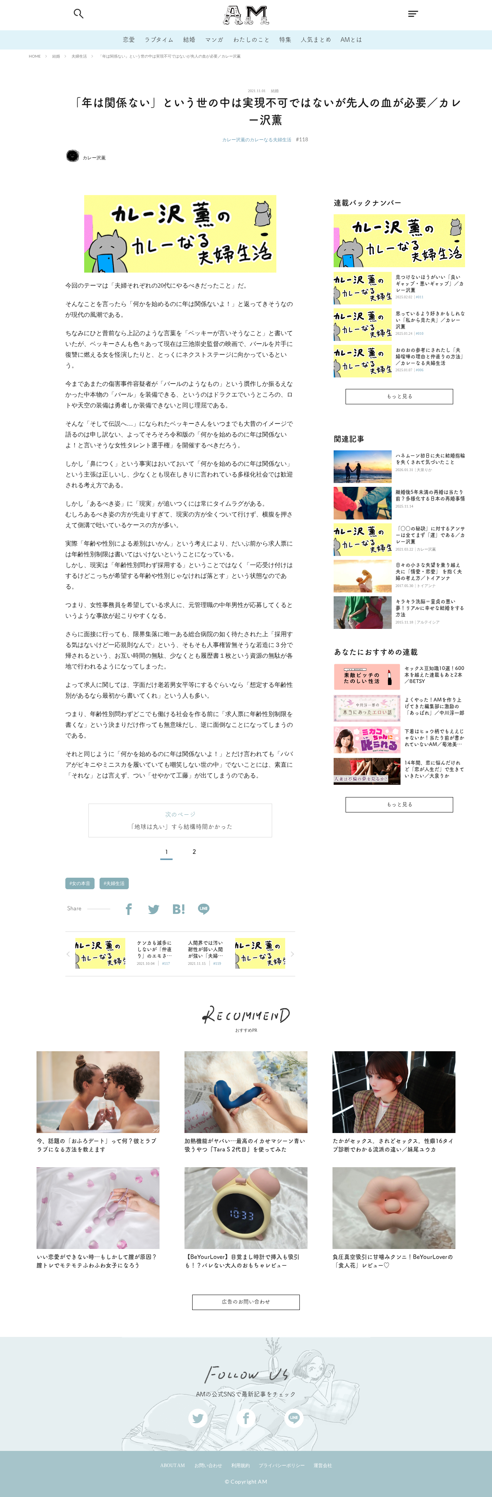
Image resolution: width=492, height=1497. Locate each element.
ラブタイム (159, 39)
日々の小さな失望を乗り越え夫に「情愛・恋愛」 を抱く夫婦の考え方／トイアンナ (429, 571)
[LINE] (203, 909)
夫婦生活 (79, 56)
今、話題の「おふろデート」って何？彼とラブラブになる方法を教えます (96, 1145)
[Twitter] (153, 909)
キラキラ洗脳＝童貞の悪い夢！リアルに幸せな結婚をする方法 (430, 608)
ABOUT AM (172, 1465)
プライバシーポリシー (282, 1465)
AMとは (351, 39)
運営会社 (323, 1465)
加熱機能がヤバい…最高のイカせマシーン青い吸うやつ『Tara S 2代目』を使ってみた (244, 1145)
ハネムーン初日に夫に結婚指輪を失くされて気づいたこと (430, 459)
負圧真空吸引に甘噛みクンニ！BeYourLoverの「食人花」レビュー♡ (392, 1261)
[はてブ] (178, 909)
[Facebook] (128, 909)
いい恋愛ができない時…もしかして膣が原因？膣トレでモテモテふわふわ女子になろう (97, 1261)
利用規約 (240, 1465)
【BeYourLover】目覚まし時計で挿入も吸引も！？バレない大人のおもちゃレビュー (241, 1261)
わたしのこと (251, 39)
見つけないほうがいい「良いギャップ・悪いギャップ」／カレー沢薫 (430, 284)
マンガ (214, 39)
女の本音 (80, 883)
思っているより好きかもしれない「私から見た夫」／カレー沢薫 (430, 320)
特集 (285, 39)
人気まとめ (316, 39)
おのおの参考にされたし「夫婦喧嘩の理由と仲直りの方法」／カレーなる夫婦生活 (429, 356)
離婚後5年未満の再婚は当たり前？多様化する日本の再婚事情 (430, 495)
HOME (35, 56)
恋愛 (129, 39)
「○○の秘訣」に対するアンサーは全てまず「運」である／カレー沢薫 (430, 535)
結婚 (189, 39)
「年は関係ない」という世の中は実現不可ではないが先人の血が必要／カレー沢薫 (169, 56)
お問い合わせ (208, 1465)
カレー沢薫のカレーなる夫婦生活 (256, 139)
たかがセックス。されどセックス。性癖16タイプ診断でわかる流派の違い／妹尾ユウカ (393, 1145)
